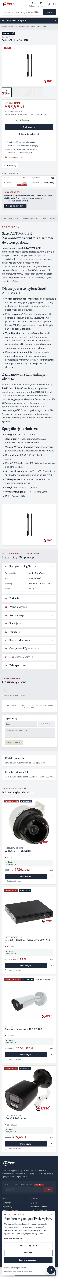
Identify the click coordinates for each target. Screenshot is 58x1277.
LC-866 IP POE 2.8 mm (15, 1118)
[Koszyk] (54, 4)
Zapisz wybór (28, 1253)
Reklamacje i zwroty (38, 1206)
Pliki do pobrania (30, 218)
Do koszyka (29, 127)
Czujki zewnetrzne (22, 27)
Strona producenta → (13, 157)
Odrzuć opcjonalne (28, 1245)
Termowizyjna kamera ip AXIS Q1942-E (23, 1029)
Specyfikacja (15, 218)
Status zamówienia (38, 1210)
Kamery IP (6, 1203)
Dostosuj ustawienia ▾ (13, 1238)
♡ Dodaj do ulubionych (29, 134)
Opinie (44, 218)
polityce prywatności (18, 1268)
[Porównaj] (48, 4)
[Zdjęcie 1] (7, 92)
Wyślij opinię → (14, 742)
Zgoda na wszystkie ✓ (28, 1260)
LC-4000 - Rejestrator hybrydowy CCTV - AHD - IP (28, 941)
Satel (25, 178)
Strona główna (7, 27)
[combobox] (22, 12)
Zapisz (48, 1189)
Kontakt (33, 1203)
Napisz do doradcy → (15, 206)
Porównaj (10, 165)
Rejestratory (7, 1206)
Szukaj (49, 12)
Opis (4, 218)
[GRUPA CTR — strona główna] (8, 4)
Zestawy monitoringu (11, 1210)
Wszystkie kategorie (31, 20)
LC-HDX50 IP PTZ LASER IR (18, 850)
